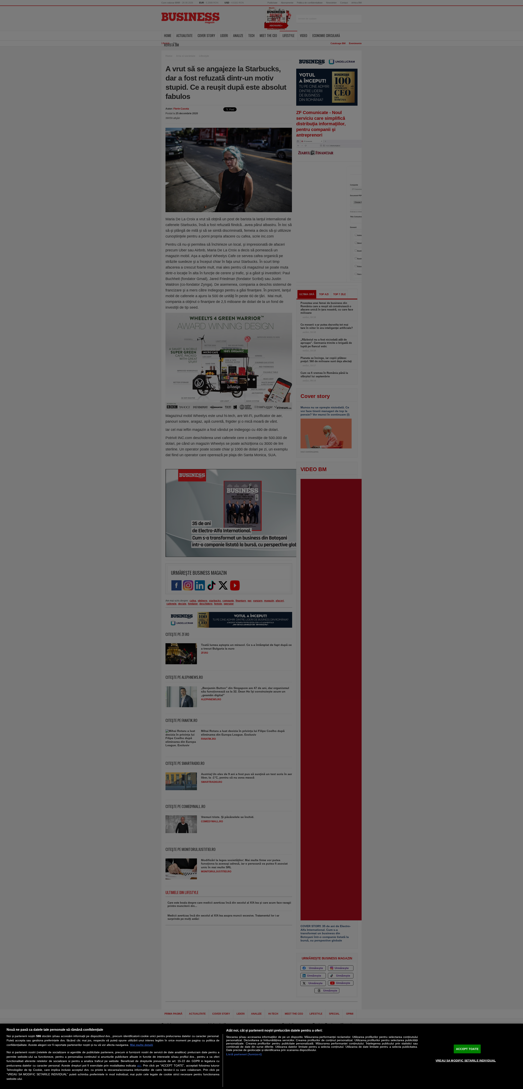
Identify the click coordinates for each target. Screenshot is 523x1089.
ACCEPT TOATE (467, 1048)
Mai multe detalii (141, 1044)
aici (139, 1065)
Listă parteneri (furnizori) (244, 1054)
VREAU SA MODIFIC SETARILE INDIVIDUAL (466, 1060)
